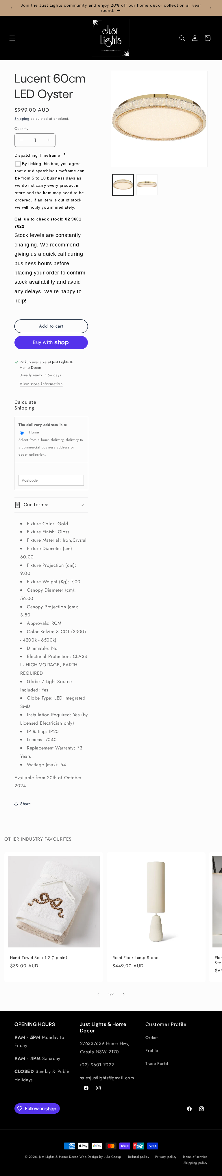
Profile (151, 1050)
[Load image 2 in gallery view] (147, 184)
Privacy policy (166, 1156)
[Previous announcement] (11, 8)
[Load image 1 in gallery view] (123, 184)
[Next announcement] (210, 8)
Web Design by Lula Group (100, 1156)
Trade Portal (156, 1063)
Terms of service (195, 1156)
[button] (12, 38)
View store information (41, 384)
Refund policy (138, 1156)
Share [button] (25, 804)
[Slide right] (123, 994)
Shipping (21, 118)
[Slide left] (98, 994)
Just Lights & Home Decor (58, 1156)
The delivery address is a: (43, 424)
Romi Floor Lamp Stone (135, 957)
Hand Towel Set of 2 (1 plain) (38, 957)
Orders (152, 1037)
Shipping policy (196, 1162)
